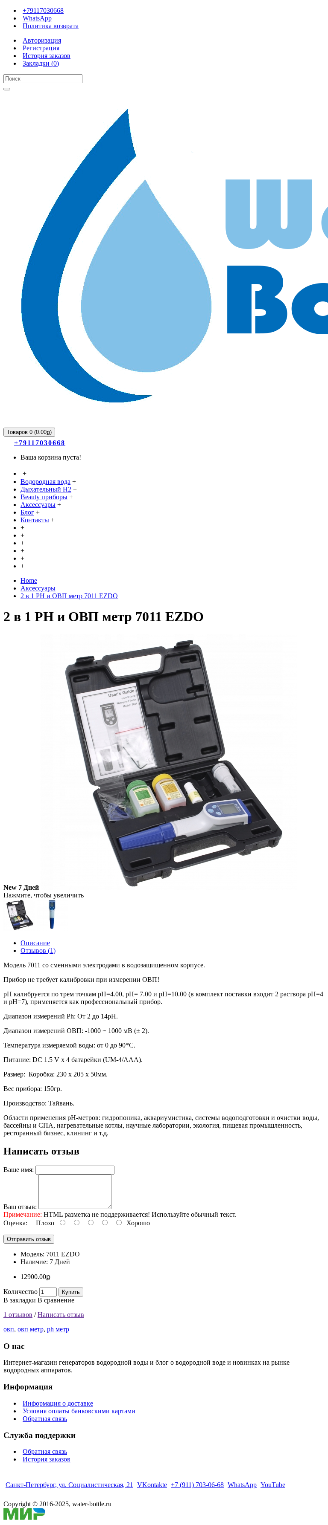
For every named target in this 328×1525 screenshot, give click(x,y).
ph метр (58, 1329)
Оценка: (15, 1223)
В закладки (19, 1300)
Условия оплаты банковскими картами (79, 1411)
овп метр (31, 1329)
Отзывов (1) (38, 950)
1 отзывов (17, 1314)
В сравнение (56, 1300)
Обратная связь (45, 1418)
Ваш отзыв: (20, 1206)
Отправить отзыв (29, 1239)
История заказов (46, 1459)
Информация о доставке (58, 1403)
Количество (20, 1291)
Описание (35, 942)
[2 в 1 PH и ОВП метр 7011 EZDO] (169, 887)
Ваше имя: (18, 1169)
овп (8, 1329)
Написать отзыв (61, 1314)
